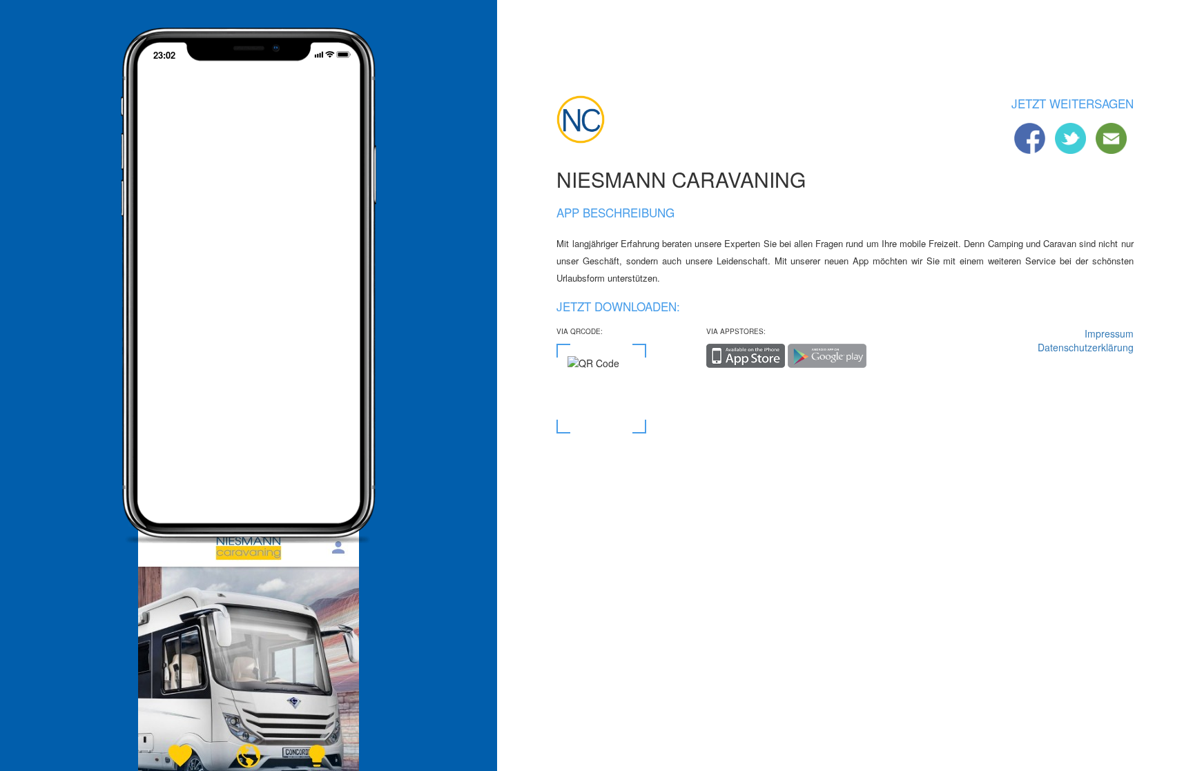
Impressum (1109, 333)
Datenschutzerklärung (1085, 347)
